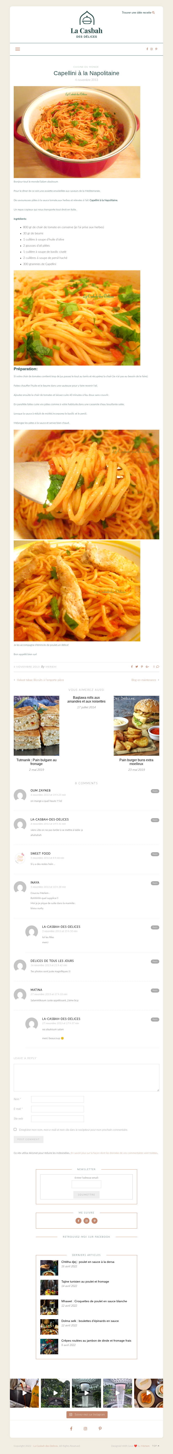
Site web (18, 1118)
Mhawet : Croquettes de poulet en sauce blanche (94, 1301)
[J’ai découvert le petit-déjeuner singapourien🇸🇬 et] (24, 1393)
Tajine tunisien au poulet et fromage (85, 1281)
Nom (17, 1099)
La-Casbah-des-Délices (50, 819)
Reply (155, 791)
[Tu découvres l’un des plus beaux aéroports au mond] (86, 1393)
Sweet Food (41, 853)
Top (155, 1446)
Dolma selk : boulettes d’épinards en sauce (90, 1321)
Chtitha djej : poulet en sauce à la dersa (87, 1261)
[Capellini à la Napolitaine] (77, 177)
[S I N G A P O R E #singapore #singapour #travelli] (117, 1393)
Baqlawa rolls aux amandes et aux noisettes (86, 699)
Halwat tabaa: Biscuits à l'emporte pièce (40, 680)
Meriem (51, 667)
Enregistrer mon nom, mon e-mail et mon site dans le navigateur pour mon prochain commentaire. (73, 1130)
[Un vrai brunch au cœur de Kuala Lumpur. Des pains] (148, 1393)
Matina (36, 990)
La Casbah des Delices (45, 1446)
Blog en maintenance (144, 680)
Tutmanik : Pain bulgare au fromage (36, 762)
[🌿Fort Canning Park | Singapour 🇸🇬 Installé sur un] (55, 1393)
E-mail (18, 1109)
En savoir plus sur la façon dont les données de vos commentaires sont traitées (114, 1153)
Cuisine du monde (86, 67)
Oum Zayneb (41, 790)
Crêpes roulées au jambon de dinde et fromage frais (96, 1340)
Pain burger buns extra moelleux (136, 762)
